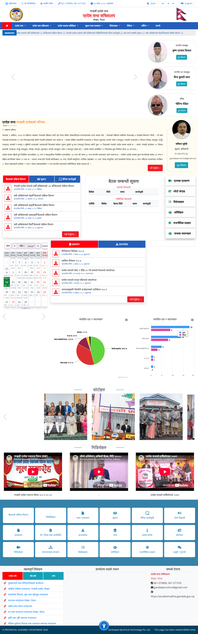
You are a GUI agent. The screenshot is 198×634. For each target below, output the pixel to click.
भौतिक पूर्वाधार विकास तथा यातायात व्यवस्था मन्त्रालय (32, 623)
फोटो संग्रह (178, 191)
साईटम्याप (12, 3)
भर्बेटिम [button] (144, 25)
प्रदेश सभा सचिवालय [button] (40, 25)
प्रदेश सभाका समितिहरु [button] (67, 25)
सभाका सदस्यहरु (181, 233)
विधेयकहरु (177, 202)
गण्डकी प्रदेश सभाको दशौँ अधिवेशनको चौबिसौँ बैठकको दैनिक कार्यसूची (93, 32)
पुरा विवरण (182, 57)
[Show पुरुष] (182, 333)
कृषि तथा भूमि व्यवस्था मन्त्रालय (22, 617)
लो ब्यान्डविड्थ (29, 3)
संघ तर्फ (33, 575)
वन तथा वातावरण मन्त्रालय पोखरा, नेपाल (26, 612)
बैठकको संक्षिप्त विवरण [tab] (16, 179)
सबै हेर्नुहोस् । (155, 167)
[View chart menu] (126, 320)
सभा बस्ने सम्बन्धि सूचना (132, 32)
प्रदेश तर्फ (13, 575)
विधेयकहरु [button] (114, 25)
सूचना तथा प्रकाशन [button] (93, 25)
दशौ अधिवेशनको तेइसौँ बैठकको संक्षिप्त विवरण (162, 32)
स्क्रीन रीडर (48, 3)
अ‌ (169, 3)
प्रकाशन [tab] (75, 244)
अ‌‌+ (163, 3)
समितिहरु (177, 212)
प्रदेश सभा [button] (19, 25)
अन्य (53, 575)
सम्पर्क (158, 25)
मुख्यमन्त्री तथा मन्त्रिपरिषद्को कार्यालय (25, 583)
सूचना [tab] (43, 179)
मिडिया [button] (130, 25)
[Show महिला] (182, 335)
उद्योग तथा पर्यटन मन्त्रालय (20, 606)
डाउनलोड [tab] (123, 244)
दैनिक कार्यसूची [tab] (69, 179)
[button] (5, 417)
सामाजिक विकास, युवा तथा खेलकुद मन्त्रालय (28, 594)
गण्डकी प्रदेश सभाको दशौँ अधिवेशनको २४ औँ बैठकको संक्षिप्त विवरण (36, 32)
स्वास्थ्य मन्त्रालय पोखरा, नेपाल (22, 600)
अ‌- (173, 3)
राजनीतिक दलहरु (181, 223)
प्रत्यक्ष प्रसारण (180, 181)
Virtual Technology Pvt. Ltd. (137, 629)
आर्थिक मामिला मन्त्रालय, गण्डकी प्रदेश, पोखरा (29, 588)
